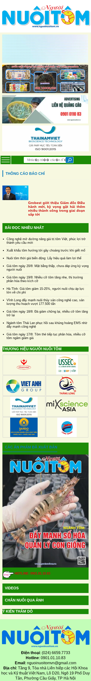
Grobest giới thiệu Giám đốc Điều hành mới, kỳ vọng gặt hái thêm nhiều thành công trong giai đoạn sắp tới (56, 208)
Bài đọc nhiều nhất (24, 228)
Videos (12, 588)
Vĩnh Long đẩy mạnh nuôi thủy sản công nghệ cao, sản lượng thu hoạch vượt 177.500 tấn (45, 302)
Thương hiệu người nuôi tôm (32, 349)
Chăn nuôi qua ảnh (24, 600)
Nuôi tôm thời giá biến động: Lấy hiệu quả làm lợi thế (44, 258)
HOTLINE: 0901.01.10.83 (32, 573)
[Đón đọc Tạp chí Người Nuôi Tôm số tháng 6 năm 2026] (45, 511)
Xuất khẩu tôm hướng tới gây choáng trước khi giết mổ (46, 250)
